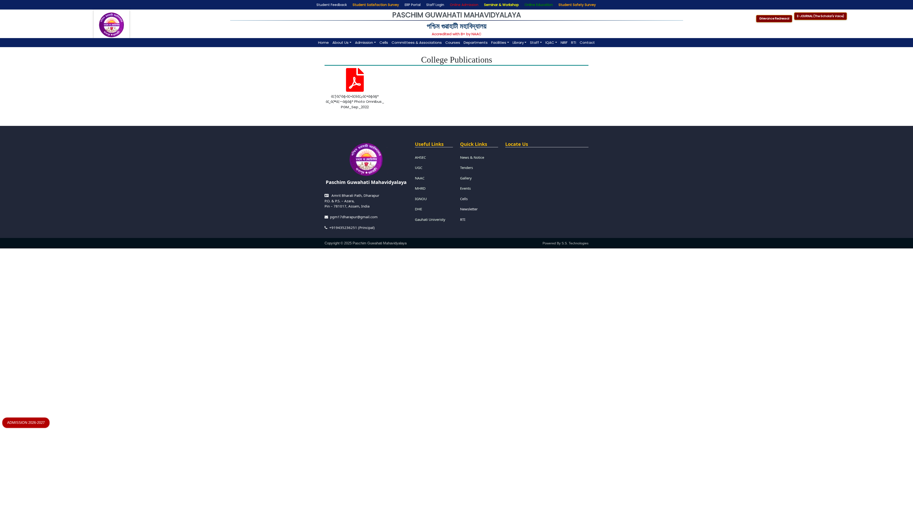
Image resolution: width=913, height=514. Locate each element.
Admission (364, 42)
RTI (573, 42)
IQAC (549, 42)
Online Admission (463, 4)
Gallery (466, 178)
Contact (587, 42)
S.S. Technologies (575, 243)
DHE (418, 209)
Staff (534, 42)
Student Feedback (331, 4)
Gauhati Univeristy (430, 219)
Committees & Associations (417, 42)
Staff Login (434, 4)
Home (323, 42)
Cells (383, 42)
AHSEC (420, 157)
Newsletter (469, 209)
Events (465, 188)
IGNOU (421, 198)
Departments (476, 42)
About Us (340, 42)
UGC (418, 167)
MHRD (420, 188)
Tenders (466, 167)
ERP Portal (412, 4)
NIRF (564, 42)
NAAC (419, 178)
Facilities (498, 42)
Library (518, 42)
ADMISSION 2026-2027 (26, 422)
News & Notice (472, 157)
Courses (452, 42)
